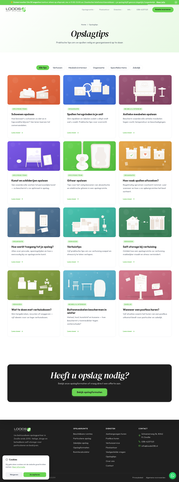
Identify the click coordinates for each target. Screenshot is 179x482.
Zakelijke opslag (80, 443)
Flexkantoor (104, 9)
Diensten (117, 9)
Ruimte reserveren (163, 9)
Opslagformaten (81, 447)
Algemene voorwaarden (155, 477)
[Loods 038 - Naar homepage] (15, 9)
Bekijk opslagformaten (89, 392)
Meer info (160, 2)
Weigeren (14, 475)
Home (83, 25)
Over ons (110, 461)
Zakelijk (136, 67)
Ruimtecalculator (81, 452)
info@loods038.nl (149, 446)
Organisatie (98, 67)
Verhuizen (57, 67)
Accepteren (35, 475)
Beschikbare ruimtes (83, 434)
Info (129, 9)
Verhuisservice (113, 443)
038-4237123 (142, 9)
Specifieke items (119, 67)
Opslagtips (111, 456)
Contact (109, 465)
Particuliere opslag (82, 438)
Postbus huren (112, 438)
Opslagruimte (87, 9)
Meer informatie (18, 467)
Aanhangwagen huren (116, 434)
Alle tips (43, 67)
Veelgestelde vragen (115, 452)
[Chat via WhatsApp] (172, 475)
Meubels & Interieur (78, 67)
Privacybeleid (137, 477)
